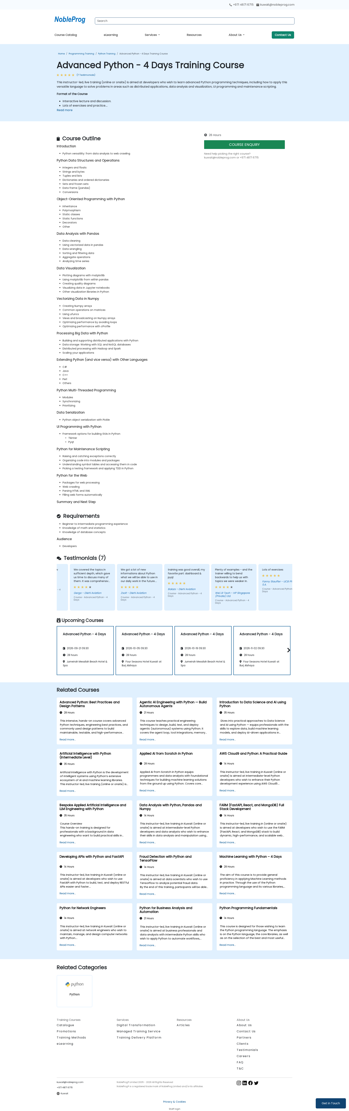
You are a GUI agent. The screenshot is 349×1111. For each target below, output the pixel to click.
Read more (65, 110)
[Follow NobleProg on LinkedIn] (244, 1083)
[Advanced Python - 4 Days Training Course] (73, 19)
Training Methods (71, 1037)
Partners (244, 1037)
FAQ (240, 1062)
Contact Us (283, 35)
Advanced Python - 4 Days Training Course (143, 53)
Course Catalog (66, 35)
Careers (243, 1056)
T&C (240, 1068)
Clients (242, 1044)
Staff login (174, 1108)
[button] (288, 650)
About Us (235, 35)
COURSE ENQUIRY (244, 144)
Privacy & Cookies (174, 1102)
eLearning (111, 35)
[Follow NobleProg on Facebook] (250, 1083)
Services (151, 35)
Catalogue (65, 1025)
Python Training (106, 53)
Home (61, 53)
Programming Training (81, 53)
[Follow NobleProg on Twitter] (256, 1083)
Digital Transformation (136, 1025)
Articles (183, 1025)
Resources (194, 35)
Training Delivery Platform (139, 1037)
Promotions (66, 1031)
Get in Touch (331, 1103)
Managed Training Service (139, 1031)
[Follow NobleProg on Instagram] (239, 1083)
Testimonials (247, 1050)
